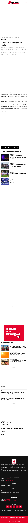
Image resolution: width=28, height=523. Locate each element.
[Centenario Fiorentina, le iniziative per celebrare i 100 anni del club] (5, 157)
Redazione (4, 58)
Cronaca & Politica (13, 345)
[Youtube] (20, 506)
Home (2, 37)
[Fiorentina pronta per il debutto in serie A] (5, 181)
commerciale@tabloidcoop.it (10, 500)
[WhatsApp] (11, 147)
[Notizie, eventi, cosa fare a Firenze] (13, 2)
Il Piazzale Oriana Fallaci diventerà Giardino (12, 428)
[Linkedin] (8, 147)
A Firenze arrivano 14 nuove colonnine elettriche (13, 388)
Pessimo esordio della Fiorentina (18, 173)
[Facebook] (2, 147)
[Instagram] (11, 506)
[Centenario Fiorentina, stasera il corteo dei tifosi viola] (5, 165)
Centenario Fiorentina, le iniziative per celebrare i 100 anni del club (18, 157)
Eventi (2, 390)
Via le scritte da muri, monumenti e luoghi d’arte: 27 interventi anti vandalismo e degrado (18, 348)
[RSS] (14, 506)
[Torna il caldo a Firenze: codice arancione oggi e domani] (5, 355)
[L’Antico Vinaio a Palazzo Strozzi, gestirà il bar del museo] (5, 362)
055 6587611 (8, 478)
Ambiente (3, 386)
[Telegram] (14, 147)
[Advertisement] (14, 22)
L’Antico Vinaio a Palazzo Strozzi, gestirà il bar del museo (18, 361)
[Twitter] (5, 147)
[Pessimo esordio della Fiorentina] (5, 173)
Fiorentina (6, 37)
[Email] (17, 147)
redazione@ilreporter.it (8, 480)
